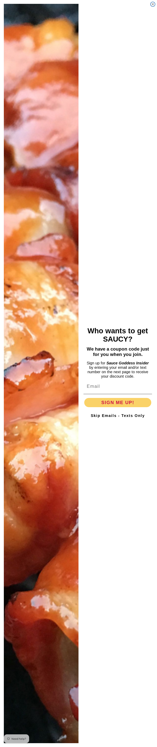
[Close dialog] (152, 4)
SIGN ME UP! (117, 402)
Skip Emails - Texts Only (118, 415)
